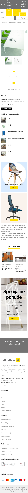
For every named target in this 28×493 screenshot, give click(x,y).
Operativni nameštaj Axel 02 (7, 269)
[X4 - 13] (3, 146)
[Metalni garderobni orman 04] (3, 133)
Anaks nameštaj (10, 487)
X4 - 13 (9, 145)
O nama (16, 14)
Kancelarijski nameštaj (15, 22)
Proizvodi (17, 11)
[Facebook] (1, 4)
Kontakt (22, 14)
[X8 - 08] (3, 153)
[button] (3, 44)
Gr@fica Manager (19, 264)
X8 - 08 (9, 152)
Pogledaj (14, 187)
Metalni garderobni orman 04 (15, 131)
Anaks (7, 102)
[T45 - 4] (3, 120)
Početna (9, 11)
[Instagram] (4, 4)
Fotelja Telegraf (12, 125)
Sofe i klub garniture (6, 423)
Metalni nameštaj (6, 433)
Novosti (9, 14)
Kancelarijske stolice (6, 419)
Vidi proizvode (16, 4)
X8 (24, 22)
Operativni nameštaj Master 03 (16, 138)
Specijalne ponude (6, 439)
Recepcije (3, 429)
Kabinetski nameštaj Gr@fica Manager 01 (20, 270)
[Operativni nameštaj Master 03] (3, 140)
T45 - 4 (9, 118)
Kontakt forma (9, 380)
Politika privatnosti (6, 410)
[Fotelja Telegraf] (3, 126)
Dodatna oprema (5, 436)
